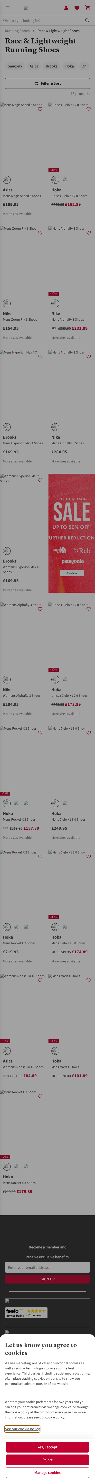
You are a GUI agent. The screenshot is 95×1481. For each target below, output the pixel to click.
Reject (47, 1460)
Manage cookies (47, 1472)
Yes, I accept (47, 1447)
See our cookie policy (22, 1429)
